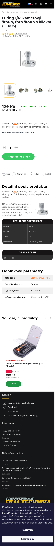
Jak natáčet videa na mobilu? (15, 461)
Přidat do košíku (17, 156)
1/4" (15, 123)
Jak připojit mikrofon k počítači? (16, 478)
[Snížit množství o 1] (4, 148)
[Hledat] (35, 4)
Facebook (12, 407)
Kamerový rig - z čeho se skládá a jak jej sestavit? (24, 485)
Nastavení (28, 530)
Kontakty (6, 438)
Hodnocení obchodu (11, 442)
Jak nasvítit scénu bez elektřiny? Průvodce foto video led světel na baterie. (26, 469)
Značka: (17, 36)
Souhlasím (27, 539)
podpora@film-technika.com (21, 403)
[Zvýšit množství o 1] (16, 148)
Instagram (12, 411)
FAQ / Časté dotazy (10, 431)
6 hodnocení (21, 33)
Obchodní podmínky (11, 434)
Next (51, 318)
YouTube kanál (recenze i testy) (22, 415)
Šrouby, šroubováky (40, 278)
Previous (46, 318)
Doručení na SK (9, 445)
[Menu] (50, 4)
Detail (13, 383)
